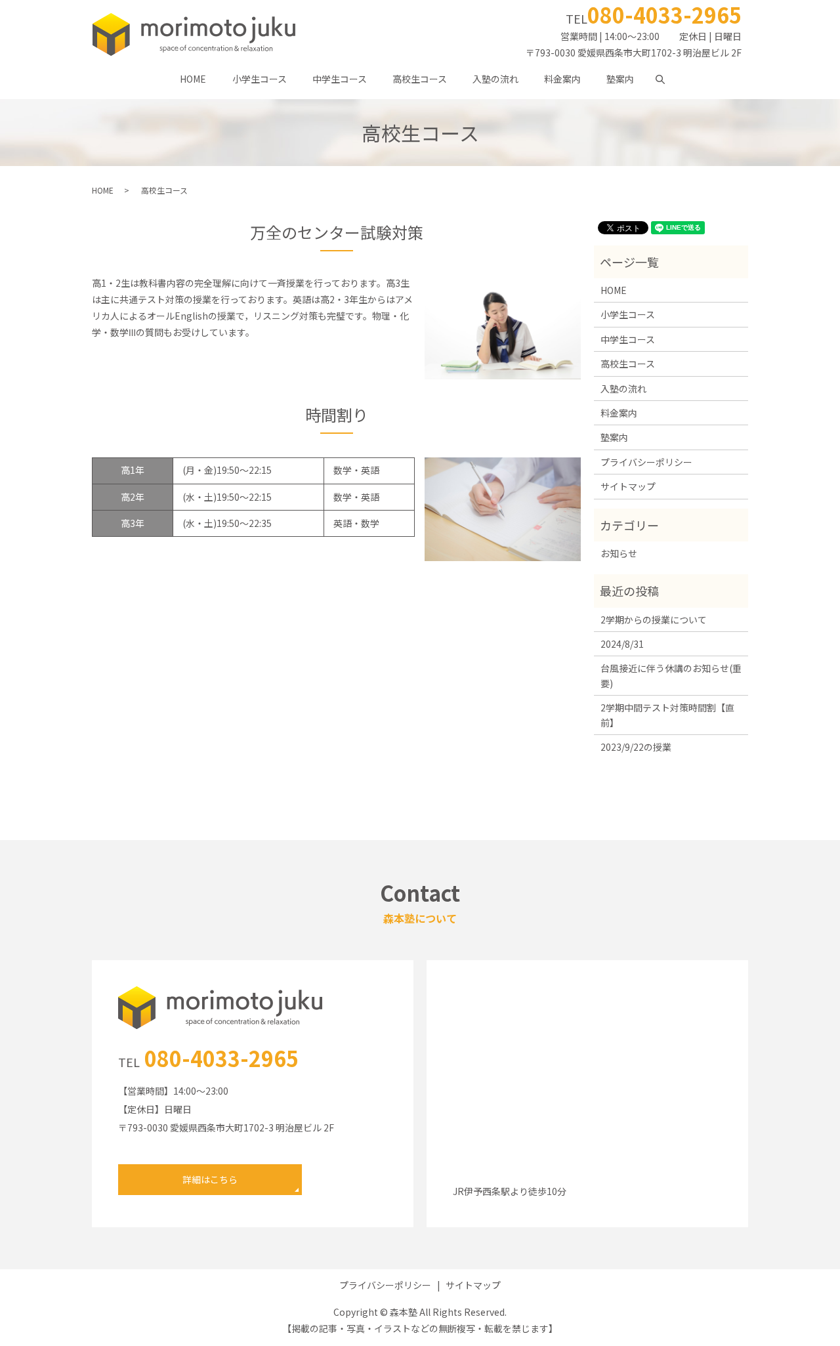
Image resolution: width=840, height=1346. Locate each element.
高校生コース (419, 78)
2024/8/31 (622, 643)
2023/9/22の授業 (635, 746)
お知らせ (618, 553)
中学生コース (339, 78)
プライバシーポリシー (646, 462)
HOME (193, 78)
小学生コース (259, 78)
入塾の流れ (495, 78)
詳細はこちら (210, 1179)
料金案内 (562, 78)
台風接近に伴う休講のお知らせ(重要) (671, 675)
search (666, 78)
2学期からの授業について (653, 619)
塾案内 (620, 78)
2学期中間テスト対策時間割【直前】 (667, 714)
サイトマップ (628, 486)
